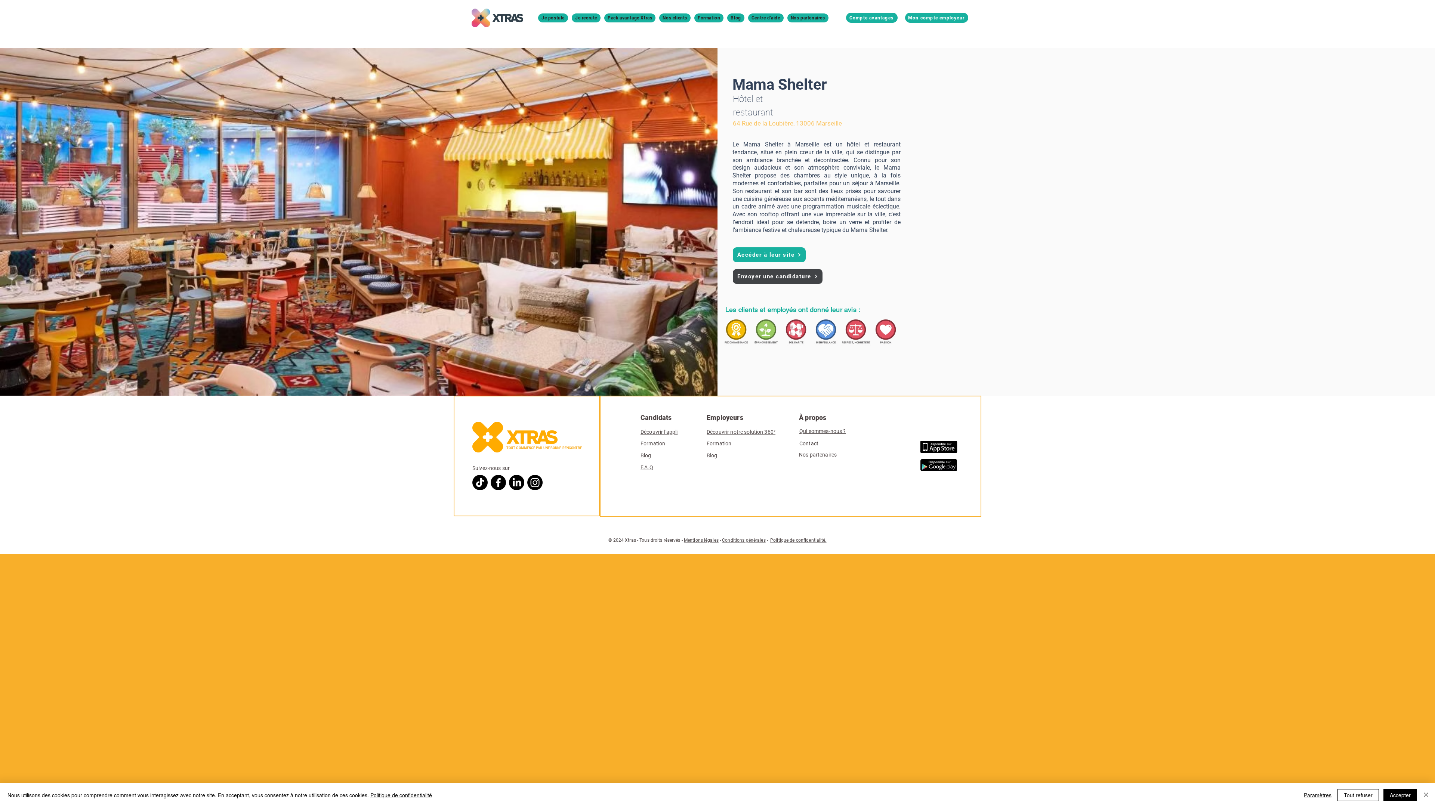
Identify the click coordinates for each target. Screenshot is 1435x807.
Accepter (1400, 795)
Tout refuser (1358, 795)
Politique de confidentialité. (798, 540)
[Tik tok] (480, 482)
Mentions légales (701, 540)
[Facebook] (498, 482)
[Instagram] (535, 482)
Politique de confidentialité (401, 795)
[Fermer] (1426, 795)
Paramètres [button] (1317, 795)
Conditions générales (743, 540)
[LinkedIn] (516, 482)
